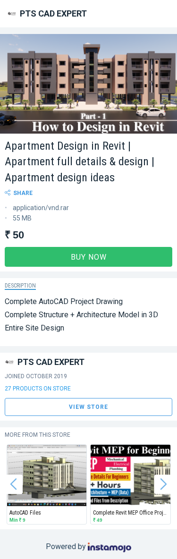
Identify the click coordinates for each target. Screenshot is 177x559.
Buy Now (89, 257)
